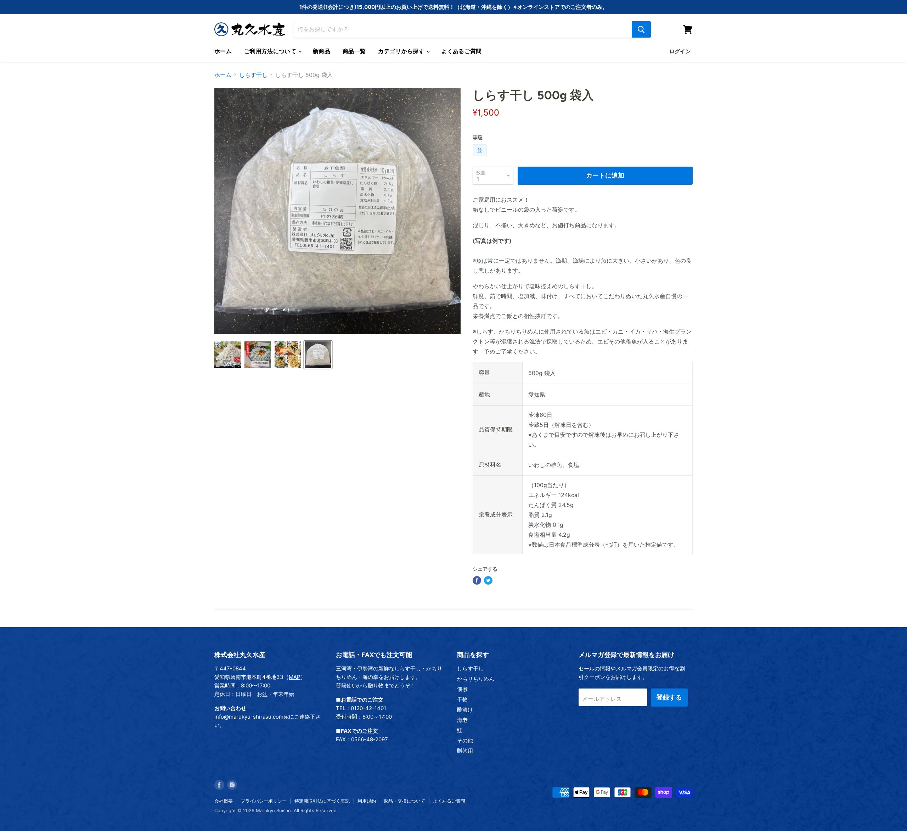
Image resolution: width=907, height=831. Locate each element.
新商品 (321, 51)
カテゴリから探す (402, 51)
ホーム (223, 51)
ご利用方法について (271, 51)
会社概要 (223, 801)
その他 (465, 740)
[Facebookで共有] (477, 580)
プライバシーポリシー (264, 801)
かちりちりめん (475, 678)
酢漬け (465, 709)
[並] (481, 157)
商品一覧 (354, 51)
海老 (462, 719)
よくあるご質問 (461, 51)
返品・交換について (404, 801)
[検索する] (641, 29)
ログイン (680, 51)
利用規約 (366, 801)
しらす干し (253, 75)
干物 (462, 699)
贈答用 (465, 750)
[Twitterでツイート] (488, 580)
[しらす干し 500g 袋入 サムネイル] (228, 355)
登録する (669, 697)
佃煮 (462, 689)
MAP (294, 677)
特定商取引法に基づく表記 (322, 801)
